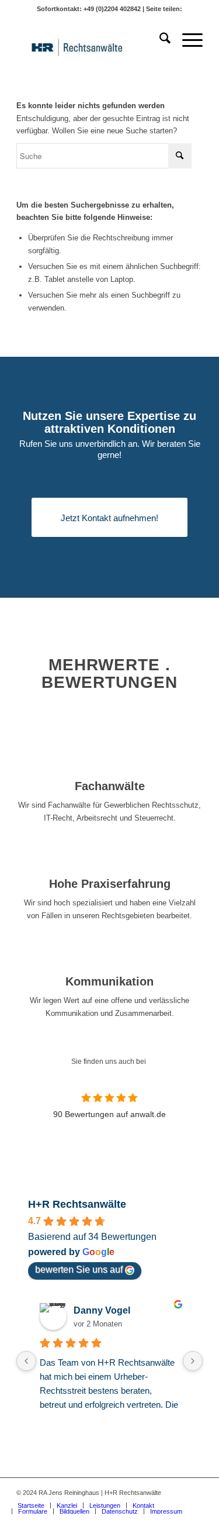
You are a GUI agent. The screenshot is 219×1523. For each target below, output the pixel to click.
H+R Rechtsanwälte (77, 1204)
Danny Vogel (102, 1310)
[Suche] (159, 40)
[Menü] (187, 40)
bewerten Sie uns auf (79, 1269)
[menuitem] (159, 40)
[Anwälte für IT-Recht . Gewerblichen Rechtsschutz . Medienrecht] (90, 40)
